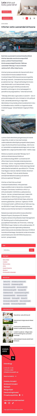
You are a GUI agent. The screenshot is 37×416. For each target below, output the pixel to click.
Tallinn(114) (6, 281)
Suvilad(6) (6, 304)
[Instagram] (9, 403)
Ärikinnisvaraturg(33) (9, 290)
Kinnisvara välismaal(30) (10, 301)
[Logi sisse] (30, 18)
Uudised (5, 262)
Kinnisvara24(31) (22, 287)
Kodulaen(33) (22, 290)
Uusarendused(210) (9, 295)
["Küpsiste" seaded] (19, 395)
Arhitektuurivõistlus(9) (19, 281)
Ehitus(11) (24, 298)
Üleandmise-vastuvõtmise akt (22, 315)
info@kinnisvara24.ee (11, 372)
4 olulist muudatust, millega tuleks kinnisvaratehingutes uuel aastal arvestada (23, 333)
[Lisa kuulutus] (27, 18)
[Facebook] (5, 403)
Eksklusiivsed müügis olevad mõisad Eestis (23, 321)
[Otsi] (23, 18)
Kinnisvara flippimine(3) (18, 304)
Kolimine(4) (6, 298)
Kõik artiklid (6, 260)
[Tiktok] (12, 403)
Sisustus (5, 270)
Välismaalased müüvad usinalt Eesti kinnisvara (23, 340)
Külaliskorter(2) (8, 292)
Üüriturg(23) (15, 298)
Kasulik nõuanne (7, 268)
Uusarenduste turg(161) (22, 292)
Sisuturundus (6, 264)
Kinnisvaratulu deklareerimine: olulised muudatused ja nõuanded (23, 327)
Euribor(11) (6, 284)
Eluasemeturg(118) (17, 284)
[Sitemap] (22, 395)
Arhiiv (4, 266)
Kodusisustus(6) (22, 295)
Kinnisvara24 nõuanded (9, 272)
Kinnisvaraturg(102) (9, 287)
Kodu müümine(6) (25, 301)
